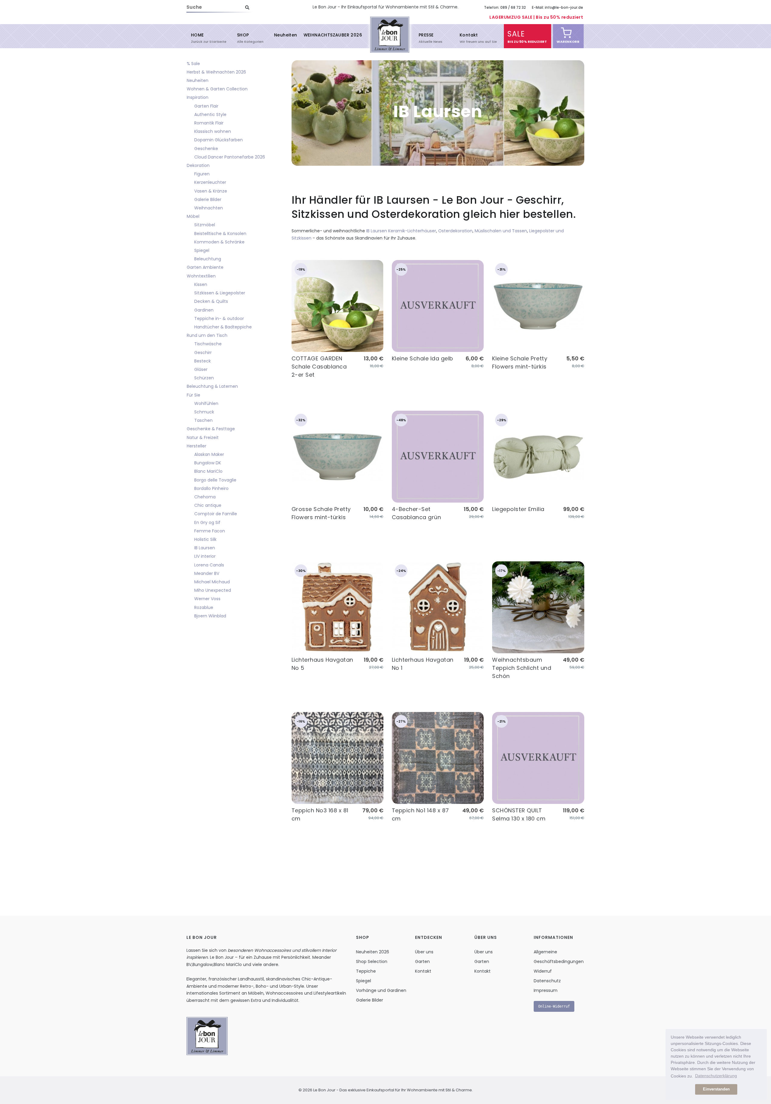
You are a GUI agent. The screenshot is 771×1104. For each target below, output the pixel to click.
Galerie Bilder (207, 199)
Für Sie (193, 395)
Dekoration (198, 165)
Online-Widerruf (554, 1006)
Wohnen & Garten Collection (217, 89)
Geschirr (203, 353)
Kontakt (469, 37)
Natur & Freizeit (203, 437)
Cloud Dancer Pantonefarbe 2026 (229, 157)
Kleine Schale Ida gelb (422, 358)
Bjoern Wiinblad (210, 616)
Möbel (193, 216)
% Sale (193, 64)
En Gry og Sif (207, 522)
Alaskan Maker (209, 454)
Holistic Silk (205, 539)
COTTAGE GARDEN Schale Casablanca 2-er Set (319, 366)
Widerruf (543, 971)
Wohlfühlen (206, 403)
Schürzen (204, 378)
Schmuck (204, 412)
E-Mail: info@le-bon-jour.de (557, 7)
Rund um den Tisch (207, 335)
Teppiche (366, 971)
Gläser (201, 369)
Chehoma (205, 497)
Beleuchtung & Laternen (212, 386)
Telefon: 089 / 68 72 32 (505, 7)
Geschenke (206, 149)
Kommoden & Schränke (219, 242)
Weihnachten (208, 208)
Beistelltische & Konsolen (220, 234)
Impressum (545, 990)
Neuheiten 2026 (372, 952)
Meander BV (206, 573)
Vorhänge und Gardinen (381, 990)
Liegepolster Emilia (518, 509)
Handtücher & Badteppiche (223, 327)
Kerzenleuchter (210, 182)
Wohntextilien (201, 276)
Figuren (202, 174)
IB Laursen (204, 548)
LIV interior (205, 556)
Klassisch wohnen (212, 131)
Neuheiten (285, 35)
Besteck (202, 361)
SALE (516, 36)
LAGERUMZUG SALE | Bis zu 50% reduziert (536, 17)
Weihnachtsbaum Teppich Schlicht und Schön (521, 668)
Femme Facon (209, 531)
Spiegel (201, 250)
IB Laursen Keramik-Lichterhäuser (401, 231)
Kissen (200, 284)
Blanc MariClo (208, 471)
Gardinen (204, 310)
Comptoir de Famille (215, 514)
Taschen (203, 420)
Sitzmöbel (204, 225)
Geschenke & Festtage (211, 429)
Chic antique (207, 505)
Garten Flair (206, 106)
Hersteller (196, 446)
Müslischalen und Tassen (501, 231)
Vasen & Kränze (210, 191)
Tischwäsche (208, 344)
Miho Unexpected (212, 590)
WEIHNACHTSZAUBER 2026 (333, 35)
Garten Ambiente (205, 267)
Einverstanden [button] (716, 1089)
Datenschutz (547, 981)
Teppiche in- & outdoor (219, 318)
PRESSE (426, 37)
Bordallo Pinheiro (211, 488)
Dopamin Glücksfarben (218, 140)
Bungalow (202, 964)
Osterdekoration (455, 231)
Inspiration (197, 97)
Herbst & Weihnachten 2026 (216, 72)
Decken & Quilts (211, 301)
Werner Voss (207, 599)
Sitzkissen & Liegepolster (219, 293)
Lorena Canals (209, 565)
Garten (422, 961)
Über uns (424, 952)
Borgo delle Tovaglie (215, 480)
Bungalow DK (207, 463)
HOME (197, 37)
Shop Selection (371, 961)
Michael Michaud (212, 582)
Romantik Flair (208, 123)
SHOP (243, 37)
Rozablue (203, 607)
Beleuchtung (207, 259)
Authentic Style (210, 114)
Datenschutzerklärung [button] (716, 1075)
